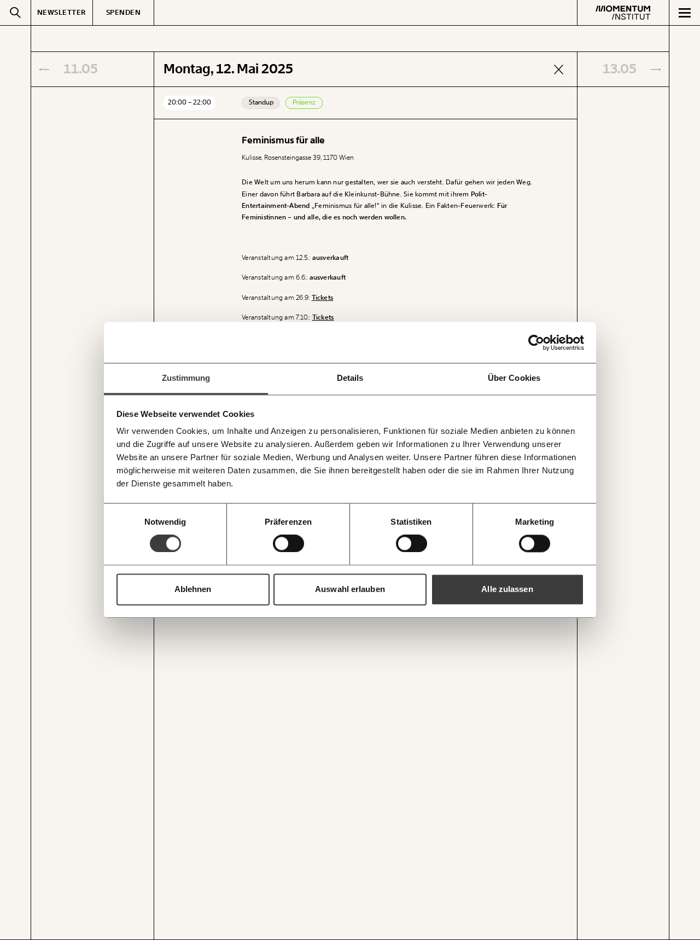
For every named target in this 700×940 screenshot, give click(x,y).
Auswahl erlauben (350, 589)
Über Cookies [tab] (514, 377)
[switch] (288, 544)
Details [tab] (350, 377)
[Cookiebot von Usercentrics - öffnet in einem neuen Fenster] (536, 342)
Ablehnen (193, 589)
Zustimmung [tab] (186, 377)
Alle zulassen (507, 589)
